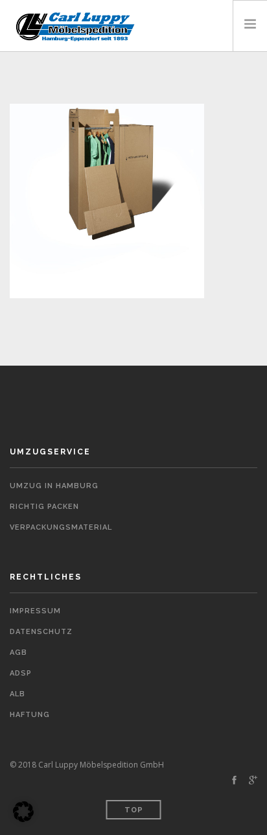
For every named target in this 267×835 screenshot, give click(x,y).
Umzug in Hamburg (54, 486)
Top (133, 810)
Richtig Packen (44, 506)
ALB (17, 694)
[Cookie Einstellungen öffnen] (23, 819)
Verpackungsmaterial (61, 527)
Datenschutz (41, 632)
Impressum (35, 611)
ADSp (21, 673)
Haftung (30, 715)
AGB (18, 652)
